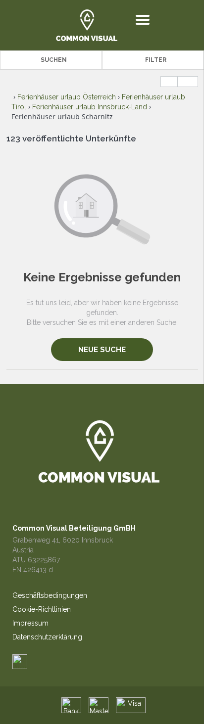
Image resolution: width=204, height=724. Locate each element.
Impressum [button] (30, 623)
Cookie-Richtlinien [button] (41, 609)
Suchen (54, 59)
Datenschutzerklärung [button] (47, 637)
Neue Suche (102, 349)
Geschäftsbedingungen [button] (49, 595)
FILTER (155, 59)
